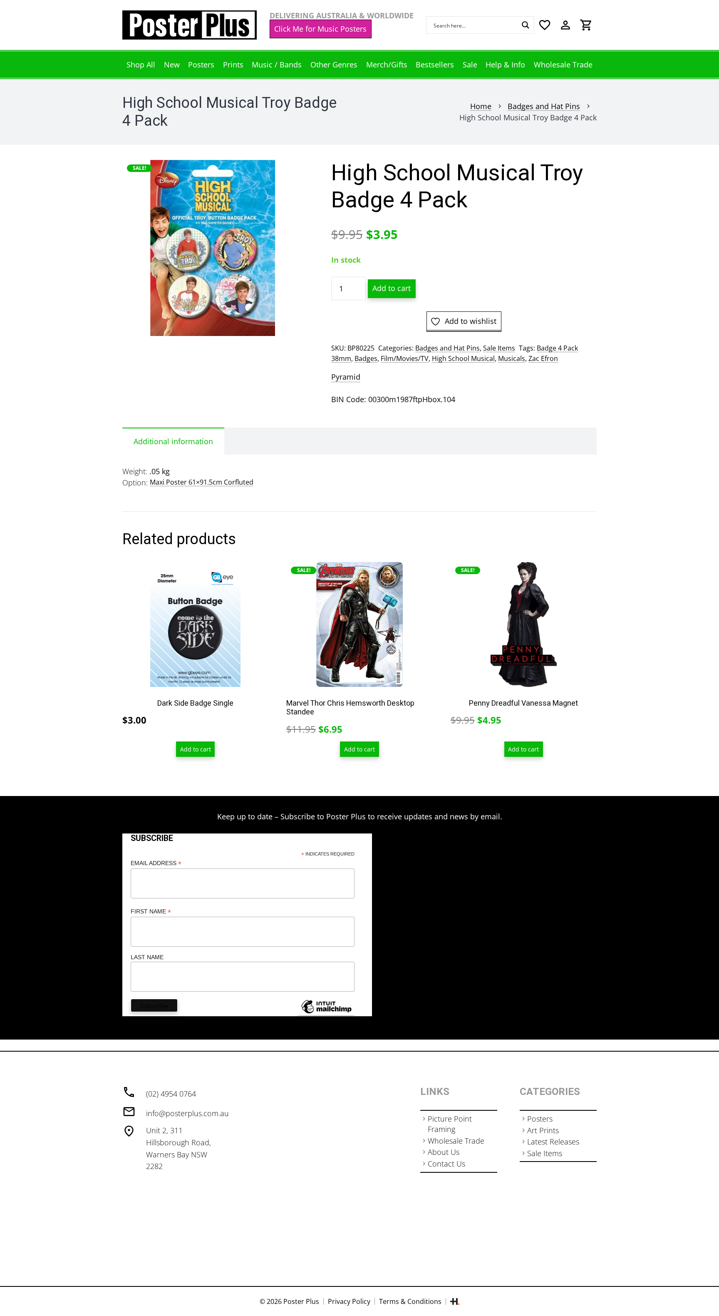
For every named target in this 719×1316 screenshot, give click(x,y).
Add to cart (391, 288)
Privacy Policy (349, 1301)
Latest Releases (553, 1142)
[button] (287, 175)
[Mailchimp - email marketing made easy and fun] (326, 1013)
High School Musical (463, 358)
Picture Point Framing (450, 1124)
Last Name (147, 957)
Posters (540, 1119)
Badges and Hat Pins (544, 106)
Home (480, 106)
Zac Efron (543, 358)
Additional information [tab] (173, 441)
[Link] (189, 25)
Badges (366, 358)
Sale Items (499, 348)
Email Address (156, 863)
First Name (151, 911)
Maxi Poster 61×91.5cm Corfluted (201, 482)
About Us (443, 1152)
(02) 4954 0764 (171, 1094)
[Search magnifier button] (525, 25)
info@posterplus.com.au (187, 1113)
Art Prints (543, 1130)
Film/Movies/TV (405, 358)
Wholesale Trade (456, 1141)
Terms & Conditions (410, 1301)
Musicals (511, 358)
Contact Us (446, 1164)
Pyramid (345, 377)
